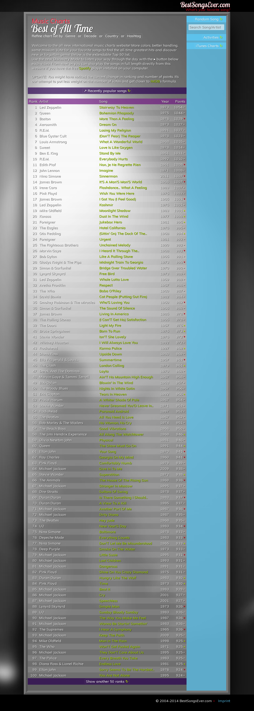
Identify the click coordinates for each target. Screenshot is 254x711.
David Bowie (50, 296)
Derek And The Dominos (59, 371)
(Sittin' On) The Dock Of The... (123, 233)
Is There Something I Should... (123, 497)
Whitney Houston (53, 342)
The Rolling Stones (54, 319)
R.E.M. (44, 130)
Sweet (44, 147)
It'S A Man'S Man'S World (120, 181)
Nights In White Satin (117, 388)
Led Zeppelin (50, 107)
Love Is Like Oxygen (115, 147)
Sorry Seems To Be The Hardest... (126, 669)
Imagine (106, 170)
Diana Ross (48, 354)
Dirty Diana (108, 514)
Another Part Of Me (115, 509)
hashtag (134, 36)
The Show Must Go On (117, 445)
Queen (44, 113)
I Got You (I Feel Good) (117, 199)
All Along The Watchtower (121, 434)
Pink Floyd (48, 193)
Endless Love (110, 664)
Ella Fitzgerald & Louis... (58, 359)
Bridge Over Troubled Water (123, 268)
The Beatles (49, 417)
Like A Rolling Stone (116, 256)
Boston (44, 118)
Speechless (108, 600)
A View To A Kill (112, 503)
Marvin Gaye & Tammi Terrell (64, 377)
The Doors (47, 325)
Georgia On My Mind (116, 457)
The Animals (49, 480)
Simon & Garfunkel (55, 268)
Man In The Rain (113, 641)
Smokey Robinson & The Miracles (67, 302)
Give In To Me (110, 468)
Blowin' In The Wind (116, 382)
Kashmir (106, 204)
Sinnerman (108, 176)
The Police (48, 658)
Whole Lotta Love (114, 279)
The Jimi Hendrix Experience (63, 434)
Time (103, 583)
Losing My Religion (115, 130)
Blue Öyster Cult (52, 136)
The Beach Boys (52, 428)
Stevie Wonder (51, 336)
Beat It (104, 589)
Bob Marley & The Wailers (61, 423)
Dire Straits (48, 491)
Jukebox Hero (110, 222)
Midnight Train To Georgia (121, 262)
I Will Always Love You (118, 342)
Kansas (45, 216)
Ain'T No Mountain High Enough (126, 377)
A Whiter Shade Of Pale (119, 400)
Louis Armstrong (53, 141)
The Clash (47, 365)
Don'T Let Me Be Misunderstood (125, 543)
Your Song (107, 451)
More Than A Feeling (116, 118)
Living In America (114, 313)
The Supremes (51, 629)
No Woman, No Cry (115, 423)
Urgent (105, 239)
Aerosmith (47, 124)
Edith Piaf (47, 164)
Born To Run (109, 331)
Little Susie (108, 554)
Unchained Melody (114, 245)
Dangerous (108, 566)
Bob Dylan (48, 256)
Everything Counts (114, 537)
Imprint (224, 701)
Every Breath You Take (118, 658)
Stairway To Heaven (116, 107)
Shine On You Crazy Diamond (123, 572)
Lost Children (110, 560)
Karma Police (110, 348)
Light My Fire (110, 325)
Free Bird (106, 273)
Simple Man (109, 606)
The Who (47, 291)
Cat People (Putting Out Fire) (123, 296)
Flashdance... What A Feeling (123, 187)
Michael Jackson (52, 468)
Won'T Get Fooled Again (119, 646)
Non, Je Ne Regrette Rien (119, 164)
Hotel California (112, 227)
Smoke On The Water (117, 549)
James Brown (50, 181)
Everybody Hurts (113, 159)
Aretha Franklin (52, 285)
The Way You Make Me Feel (122, 618)
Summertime (110, 359)
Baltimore (107, 532)
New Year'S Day (112, 526)
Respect (106, 285)
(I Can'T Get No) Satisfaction (122, 319)
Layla (104, 371)
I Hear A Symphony (115, 629)
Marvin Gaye (50, 250)
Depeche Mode (51, 537)
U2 (41, 526)
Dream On (107, 124)
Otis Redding (50, 233)
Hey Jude (106, 520)
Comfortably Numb (115, 463)
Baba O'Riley (110, 291)
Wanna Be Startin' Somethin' (123, 623)
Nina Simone (50, 176)
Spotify (85, 68)
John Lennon (49, 170)
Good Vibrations (112, 428)
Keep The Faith (111, 635)
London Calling (111, 365)
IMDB (155, 81)
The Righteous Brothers (58, 245)
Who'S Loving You (114, 302)
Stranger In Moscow (115, 486)
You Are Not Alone (114, 675)
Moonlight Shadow (114, 210)
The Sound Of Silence (117, 308)
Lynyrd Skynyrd (52, 273)
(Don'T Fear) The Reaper (119, 136)
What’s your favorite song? (208, 9)
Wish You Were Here (116, 193)
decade (90, 36)
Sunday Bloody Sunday (118, 612)
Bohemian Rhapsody (116, 113)
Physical (106, 440)
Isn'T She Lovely (112, 336)
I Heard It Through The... (119, 250)
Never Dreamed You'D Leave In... (126, 405)
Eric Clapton (49, 394)
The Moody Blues (53, 388)
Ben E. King (48, 153)
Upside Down (110, 354)
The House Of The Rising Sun (123, 480)
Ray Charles (49, 457)
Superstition (109, 474)
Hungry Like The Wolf (117, 577)
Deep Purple (49, 549)
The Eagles (48, 227)
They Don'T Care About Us (121, 652)
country (111, 36)
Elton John (47, 451)
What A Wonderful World (120, 141)
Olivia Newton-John (55, 440)
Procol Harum (51, 400)
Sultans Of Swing (113, 491)
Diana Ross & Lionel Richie (61, 664)
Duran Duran (50, 497)
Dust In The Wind (113, 216)
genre (70, 36)
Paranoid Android (114, 411)
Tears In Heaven (112, 394)
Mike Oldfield (50, 210)
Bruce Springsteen (54, 331)
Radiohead (48, 348)
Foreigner (47, 222)
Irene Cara (48, 187)
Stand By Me (109, 153)
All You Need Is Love (116, 417)
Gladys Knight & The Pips (60, 262)
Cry (102, 595)
